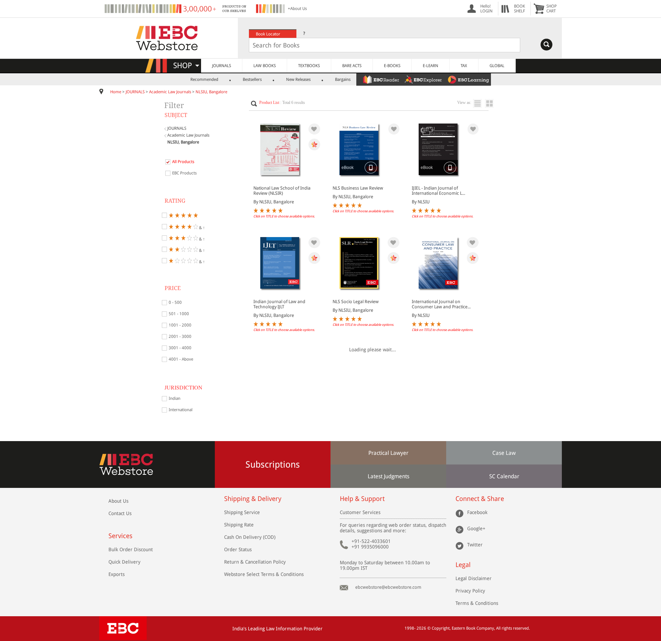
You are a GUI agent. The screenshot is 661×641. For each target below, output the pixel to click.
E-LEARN (430, 65)
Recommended (204, 79)
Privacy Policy (470, 591)
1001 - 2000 (180, 325)
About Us (118, 501)
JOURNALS (221, 65)
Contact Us (120, 513)
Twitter (475, 544)
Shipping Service (242, 512)
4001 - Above (181, 359)
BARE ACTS (351, 65)
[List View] (479, 103)
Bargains (342, 79)
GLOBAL (497, 65)
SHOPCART (551, 8)
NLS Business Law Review (358, 188)
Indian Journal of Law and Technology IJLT (279, 304)
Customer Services (360, 512)
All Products (183, 161)
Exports (116, 574)
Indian (174, 398)
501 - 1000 (179, 313)
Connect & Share (479, 499)
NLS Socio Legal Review (356, 301)
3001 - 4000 (180, 347)
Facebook (477, 512)
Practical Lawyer (388, 453)
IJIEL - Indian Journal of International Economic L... (438, 190)
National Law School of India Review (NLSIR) (282, 190)
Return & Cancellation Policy (255, 562)
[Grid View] (493, 103)
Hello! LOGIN (486, 8)
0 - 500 (175, 302)
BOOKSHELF (519, 8)
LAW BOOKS (264, 65)
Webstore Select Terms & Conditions (264, 574)
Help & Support (362, 499)
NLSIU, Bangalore (211, 91)
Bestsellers (252, 79)
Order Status (238, 549)
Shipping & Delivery (252, 499)
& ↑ (201, 227)
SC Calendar (504, 476)
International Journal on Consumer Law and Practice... (441, 304)
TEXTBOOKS (309, 65)
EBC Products (184, 173)
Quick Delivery (124, 562)
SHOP (185, 65)
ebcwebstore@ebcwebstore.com (388, 587)
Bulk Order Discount (130, 549)
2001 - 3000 (180, 336)
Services (120, 536)
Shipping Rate (239, 524)
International (180, 409)
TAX (464, 65)
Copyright (441, 628)
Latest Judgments (388, 476)
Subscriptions (272, 464)
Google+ (476, 528)
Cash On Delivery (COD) (249, 537)
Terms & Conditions (476, 603)
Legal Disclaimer (473, 578)
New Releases (298, 79)
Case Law (504, 453)
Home (115, 91)
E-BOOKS (392, 65)
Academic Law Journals (170, 91)
